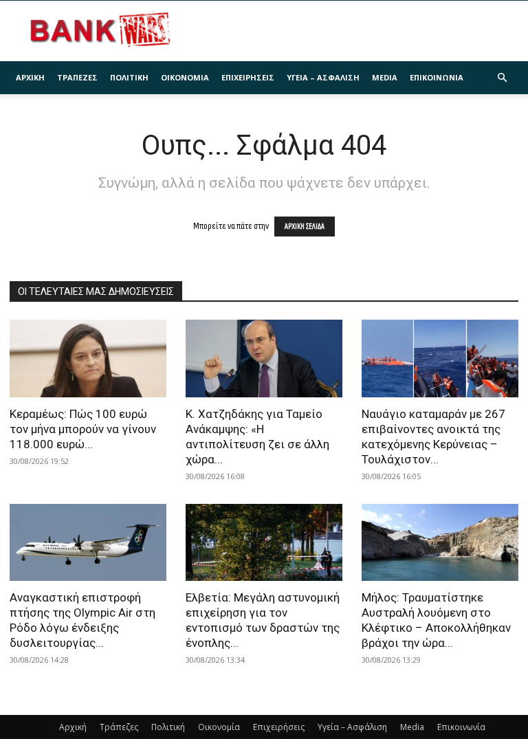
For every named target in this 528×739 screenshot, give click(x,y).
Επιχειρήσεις (247, 77)
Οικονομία (185, 77)
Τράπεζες (77, 77)
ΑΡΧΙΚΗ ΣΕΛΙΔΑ (304, 226)
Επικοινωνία (436, 77)
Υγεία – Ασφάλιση (323, 77)
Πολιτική (129, 77)
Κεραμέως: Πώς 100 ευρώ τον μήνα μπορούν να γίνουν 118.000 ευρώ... (83, 429)
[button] (501, 78)
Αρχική (30, 77)
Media (384, 77)
